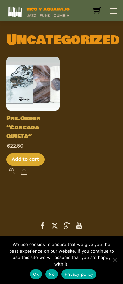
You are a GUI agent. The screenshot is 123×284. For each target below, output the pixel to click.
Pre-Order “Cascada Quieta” (23, 127)
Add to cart (25, 159)
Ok (36, 274)
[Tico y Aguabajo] (39, 11)
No (52, 274)
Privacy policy (79, 274)
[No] (115, 260)
